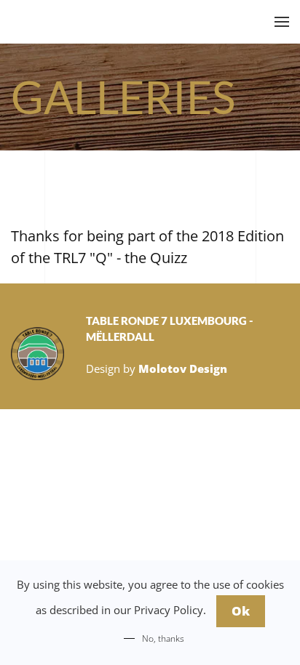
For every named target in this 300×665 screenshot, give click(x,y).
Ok (241, 610)
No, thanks (163, 638)
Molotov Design (182, 368)
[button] (282, 22)
